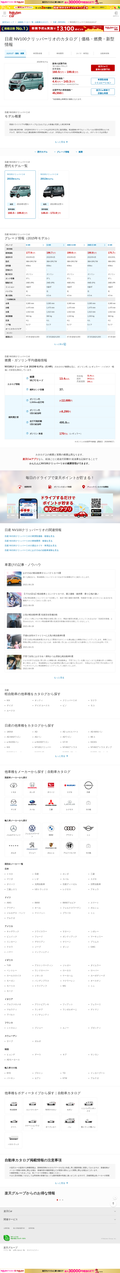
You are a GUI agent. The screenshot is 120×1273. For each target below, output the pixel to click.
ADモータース (13, 1059)
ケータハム (68, 975)
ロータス (67, 970)
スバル (66, 879)
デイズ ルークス (42, 705)
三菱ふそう (12, 889)
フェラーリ (96, 1004)
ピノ (65, 705)
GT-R (65, 742)
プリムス (95, 942)
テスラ (10, 947)
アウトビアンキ (42, 1004)
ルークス (11, 710)
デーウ (38, 1054)
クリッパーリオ (70, 700)
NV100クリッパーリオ (16, 174)
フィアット (68, 1004)
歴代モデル (42, 152)
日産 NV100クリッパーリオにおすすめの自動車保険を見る (32, 550)
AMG (9, 902)
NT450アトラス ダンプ (101, 747)
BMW (37, 902)
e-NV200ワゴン (42, 742)
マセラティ (12, 1009)
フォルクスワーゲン (72, 908)
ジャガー (67, 965)
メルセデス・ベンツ (16, 913)
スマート (95, 902)
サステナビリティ (33, 1250)
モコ (93, 705)
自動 (104, 53)
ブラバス (67, 913)
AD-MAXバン (97, 732)
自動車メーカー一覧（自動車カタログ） (33, 22)
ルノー (66, 1028)
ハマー (10, 952)
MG (64, 986)
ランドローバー (42, 970)
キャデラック (13, 931)
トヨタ (10, 874)
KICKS (94, 742)
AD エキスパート (70, 732)
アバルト (11, 1014)
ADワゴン (67, 737)
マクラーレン (69, 981)
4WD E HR (92, 245)
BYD (9, 1073)
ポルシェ (95, 908)
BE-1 (93, 737)
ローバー (95, 970)
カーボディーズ (98, 975)
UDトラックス (41, 889)
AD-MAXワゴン (14, 737)
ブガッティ (96, 1028)
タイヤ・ (82, 53)
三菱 (93, 874)
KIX (8, 700)
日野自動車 (96, 884)
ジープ (38, 947)
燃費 (81, 152)
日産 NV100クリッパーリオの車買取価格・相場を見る (30, 536)
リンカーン (12, 942)
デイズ (10, 705)
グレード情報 (63, 152)
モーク (10, 991)
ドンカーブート (98, 1073)
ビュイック (12, 936)
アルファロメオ (14, 1004)
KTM (65, 1078)
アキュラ (95, 889)
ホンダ (66, 874)
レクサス (67, 889)
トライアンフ (41, 986)
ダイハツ (11, 884)
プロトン (39, 1073)
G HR (49, 245)
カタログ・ (15, 53)
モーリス (11, 986)
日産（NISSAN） (60, 22)
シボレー (95, 931)
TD (64, 1073)
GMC (93, 947)
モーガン (11, 981)
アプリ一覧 (7, 1250)
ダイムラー (96, 965)
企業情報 (7, 1228)
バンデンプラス (42, 981)
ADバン (38, 737)
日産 (37, 874)
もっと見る (58, 344)
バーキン (11, 1078)
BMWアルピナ (69, 902)
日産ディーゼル (70, 884)
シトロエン (12, 1028)
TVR (9, 965)
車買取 (37, 53)
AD (36, 732)
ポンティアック (70, 936)
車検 (60, 53)
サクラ (94, 700)
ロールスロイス (14, 975)
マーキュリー (97, 936)
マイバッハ (40, 913)
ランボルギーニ (70, 1009)
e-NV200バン (13, 742)
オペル (38, 908)
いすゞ (38, 879)
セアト (38, 1078)
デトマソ (95, 1009)
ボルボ (38, 1041)
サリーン (67, 942)
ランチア (39, 1009)
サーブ (10, 1041)
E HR (28, 245)
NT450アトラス (70, 747)
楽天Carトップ (8, 22)
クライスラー (41, 931)
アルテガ (11, 918)
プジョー (39, 1028)
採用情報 (31, 1228)
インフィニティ (42, 952)
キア (65, 1054)
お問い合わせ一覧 (19, 1250)
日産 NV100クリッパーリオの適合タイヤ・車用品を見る (31, 545)
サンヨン (95, 1054)
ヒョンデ (11, 1054)
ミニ (93, 913)
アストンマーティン (44, 965)
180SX (10, 732)
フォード (39, 936)
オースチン (96, 981)
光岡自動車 (40, 884)
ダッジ (66, 947)
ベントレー (12, 970)
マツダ (10, 879)
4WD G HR (71, 245)
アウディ (11, 908)
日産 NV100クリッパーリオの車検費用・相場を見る (29, 541)
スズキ (94, 879)
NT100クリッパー (43, 747)
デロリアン (40, 942)
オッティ (39, 700)
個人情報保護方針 (19, 1228)
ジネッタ (39, 975)
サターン (67, 931)
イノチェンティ (42, 1014)
